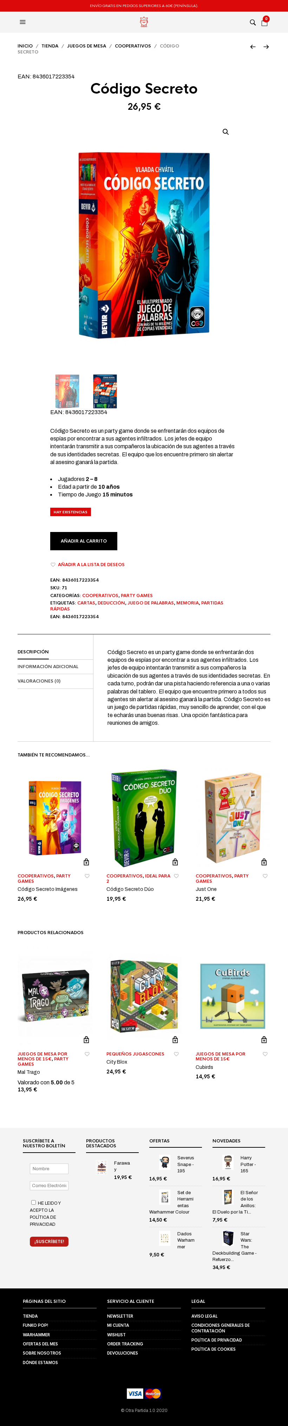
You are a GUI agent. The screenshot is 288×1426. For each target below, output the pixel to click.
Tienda (49, 46)
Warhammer (36, 1334)
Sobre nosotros (42, 1353)
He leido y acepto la (45, 1213)
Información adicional (48, 667)
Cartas (86, 603)
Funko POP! (35, 1325)
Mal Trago (29, 1072)
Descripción (33, 652)
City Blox (116, 1062)
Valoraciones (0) (39, 681)
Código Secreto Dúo (130, 889)
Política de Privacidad (216, 1340)
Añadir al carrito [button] (86, 862)
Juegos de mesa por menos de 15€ (42, 1056)
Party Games (137, 595)
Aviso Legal (204, 1315)
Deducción (111, 603)
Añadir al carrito (84, 541)
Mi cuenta (118, 1325)
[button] (23, 22)
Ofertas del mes (40, 1344)
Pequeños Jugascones (135, 1054)
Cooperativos (133, 46)
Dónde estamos (40, 1362)
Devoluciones (122, 1353)
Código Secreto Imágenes (48, 889)
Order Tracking (125, 1344)
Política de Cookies (213, 1349)
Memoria (187, 603)
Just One (206, 889)
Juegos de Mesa (86, 46)
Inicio (25, 46)
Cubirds (204, 1067)
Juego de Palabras (150, 603)
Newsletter (120, 1315)
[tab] (55, 652)
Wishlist (116, 1334)
